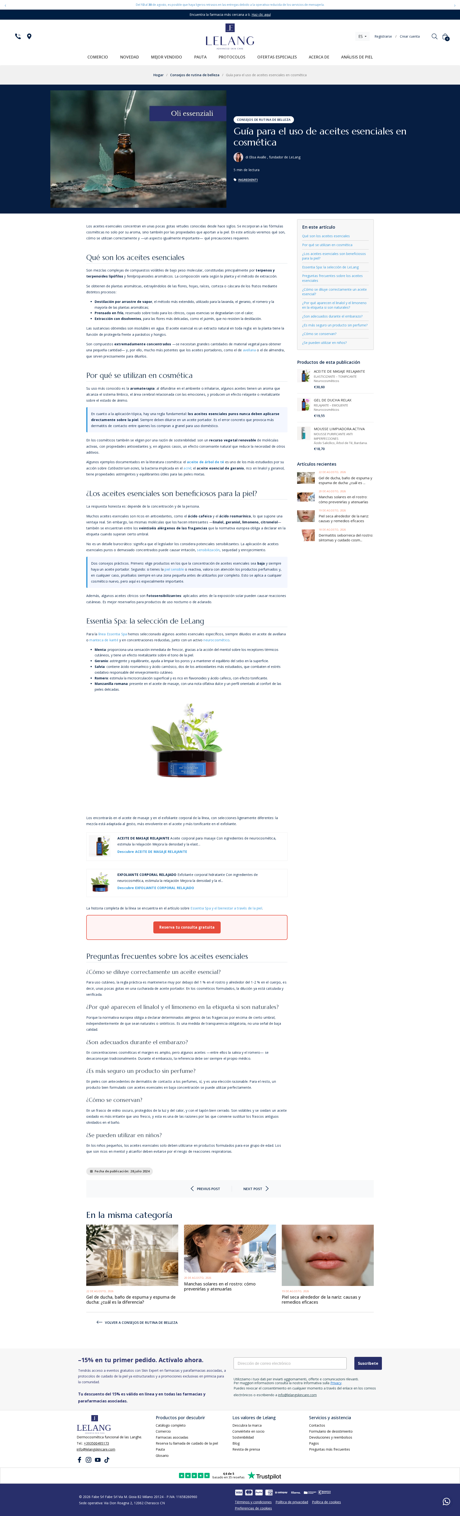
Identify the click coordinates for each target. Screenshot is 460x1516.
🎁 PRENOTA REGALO (230, 797)
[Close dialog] (262, 690)
